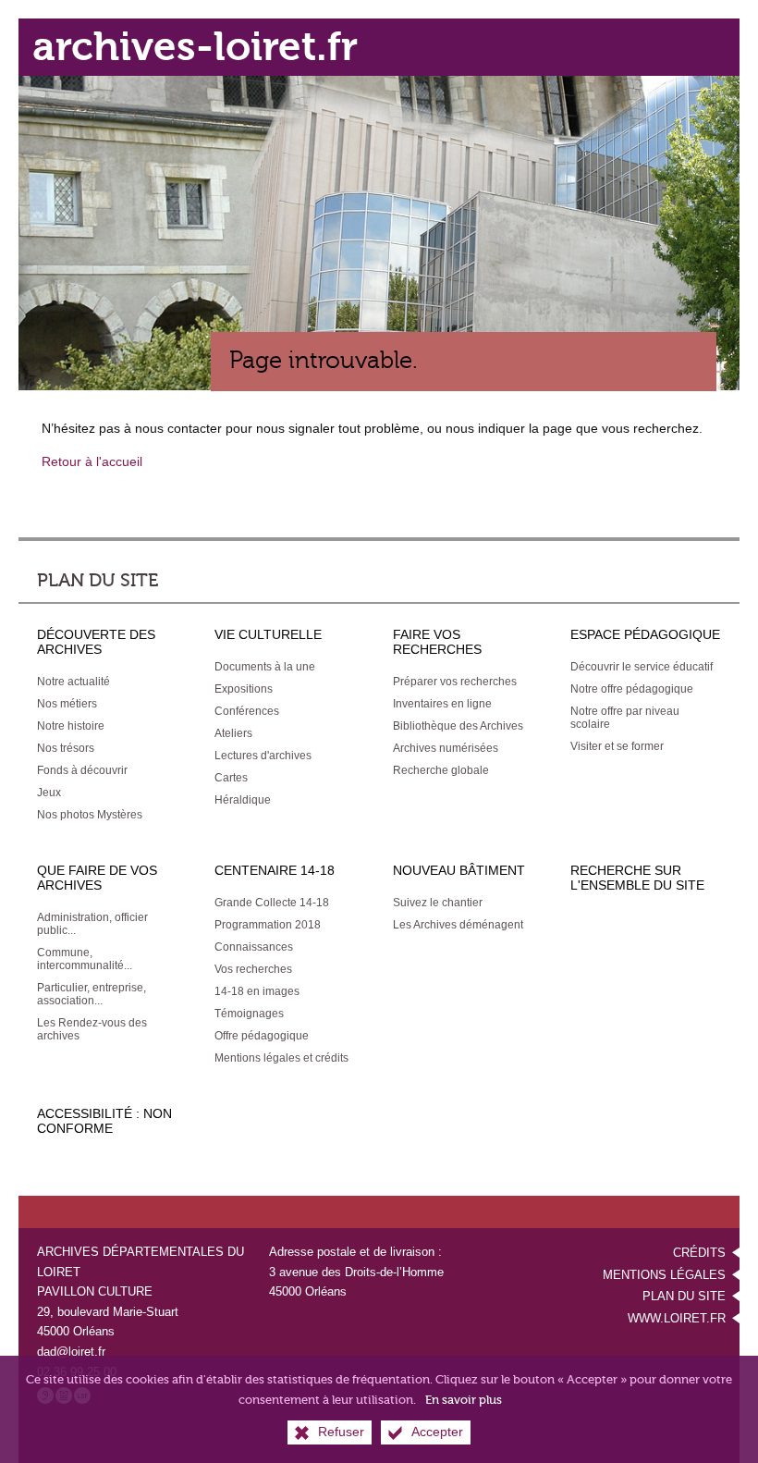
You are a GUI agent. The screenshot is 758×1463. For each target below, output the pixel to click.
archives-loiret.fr (195, 46)
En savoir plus (463, 1400)
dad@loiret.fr (71, 1351)
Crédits (699, 1253)
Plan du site (684, 1296)
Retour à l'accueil (92, 461)
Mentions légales (664, 1275)
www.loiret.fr (677, 1318)
